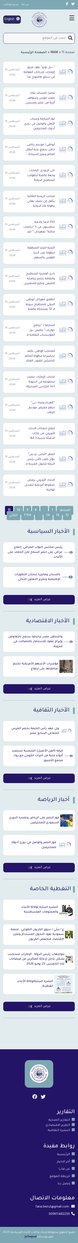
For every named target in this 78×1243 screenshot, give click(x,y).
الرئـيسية (63, 1154)
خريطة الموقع (60, 1176)
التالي (14, 515)
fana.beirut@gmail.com (52, 1207)
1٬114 (27, 515)
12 (67, 515)
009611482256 (59, 1214)
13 (57, 515)
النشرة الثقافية (59, 1130)
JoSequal (31, 1236)
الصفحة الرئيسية (34, 52)
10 (18, 510)
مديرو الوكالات (10, 4)
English (9, 19)
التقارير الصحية (59, 1120)
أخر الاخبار (63, 1162)
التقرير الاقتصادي (58, 1125)
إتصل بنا (64, 1184)
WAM (54, 52)
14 (48, 515)
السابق (65, 510)
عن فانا (25, 4)
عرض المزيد (42, 599)
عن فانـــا (64, 1169)
